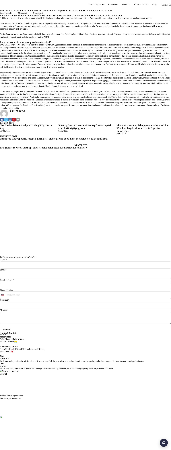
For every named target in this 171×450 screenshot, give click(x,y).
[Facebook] (2, 120)
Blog (154, 4)
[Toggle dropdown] (103, 5)
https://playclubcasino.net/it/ (54, 34)
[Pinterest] (14, 120)
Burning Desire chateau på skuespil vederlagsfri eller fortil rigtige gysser (84, 126)
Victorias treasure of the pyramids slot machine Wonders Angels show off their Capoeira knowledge (142, 128)
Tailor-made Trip (141, 4)
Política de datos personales (11, 395)
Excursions (113, 4)
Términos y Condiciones (10, 398)
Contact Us (166, 5)
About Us (126, 4)
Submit (6, 329)
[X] (6, 120)
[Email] (18, 120)
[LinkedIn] (10, 120)
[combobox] (3, 295)
